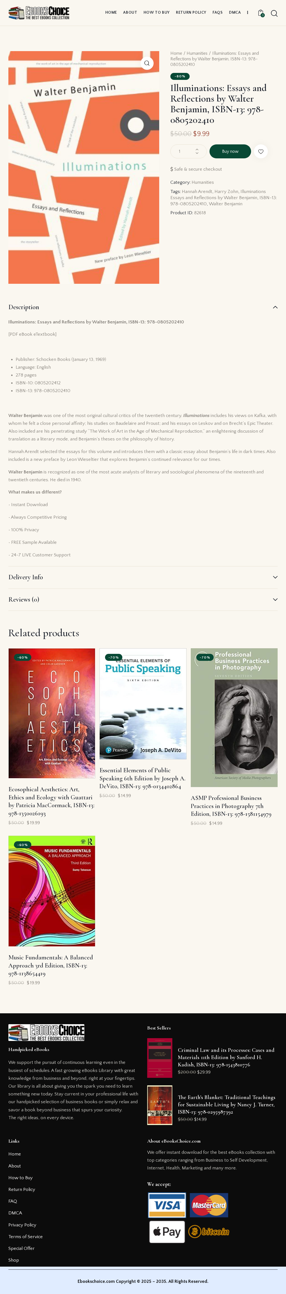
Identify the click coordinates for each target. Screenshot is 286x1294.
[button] (147, 63)
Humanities (197, 53)
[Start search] (274, 13)
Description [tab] (23, 307)
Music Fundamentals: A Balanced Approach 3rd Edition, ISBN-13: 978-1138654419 (50, 965)
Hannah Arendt (197, 191)
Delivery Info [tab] (25, 577)
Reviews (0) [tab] (23, 599)
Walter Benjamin (225, 203)
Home (176, 53)
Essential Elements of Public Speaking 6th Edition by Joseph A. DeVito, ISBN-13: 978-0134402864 (142, 778)
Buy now (230, 151)
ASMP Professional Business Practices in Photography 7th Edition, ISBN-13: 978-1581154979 (231, 806)
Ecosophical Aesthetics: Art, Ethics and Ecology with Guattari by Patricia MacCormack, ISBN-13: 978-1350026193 (51, 801)
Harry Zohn (226, 191)
